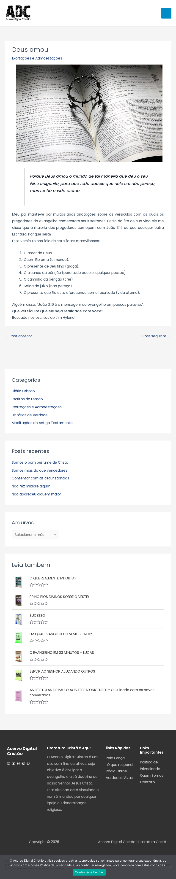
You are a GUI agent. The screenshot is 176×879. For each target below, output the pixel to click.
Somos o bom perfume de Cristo (40, 462)
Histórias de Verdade (30, 415)
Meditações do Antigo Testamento (42, 422)
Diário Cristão (23, 391)
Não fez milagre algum (31, 486)
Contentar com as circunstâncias (40, 478)
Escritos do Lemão (27, 399)
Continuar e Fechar (89, 872)
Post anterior (18, 336)
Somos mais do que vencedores (39, 470)
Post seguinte (157, 336)
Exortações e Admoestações (37, 58)
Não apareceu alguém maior (36, 494)
